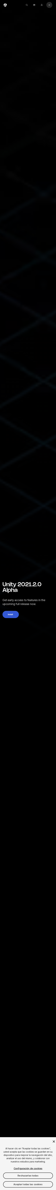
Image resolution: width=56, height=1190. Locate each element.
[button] (10, 614)
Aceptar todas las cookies (28, 1184)
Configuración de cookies (28, 1168)
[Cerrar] (54, 1141)
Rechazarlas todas (28, 1175)
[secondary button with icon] (49, 5)
